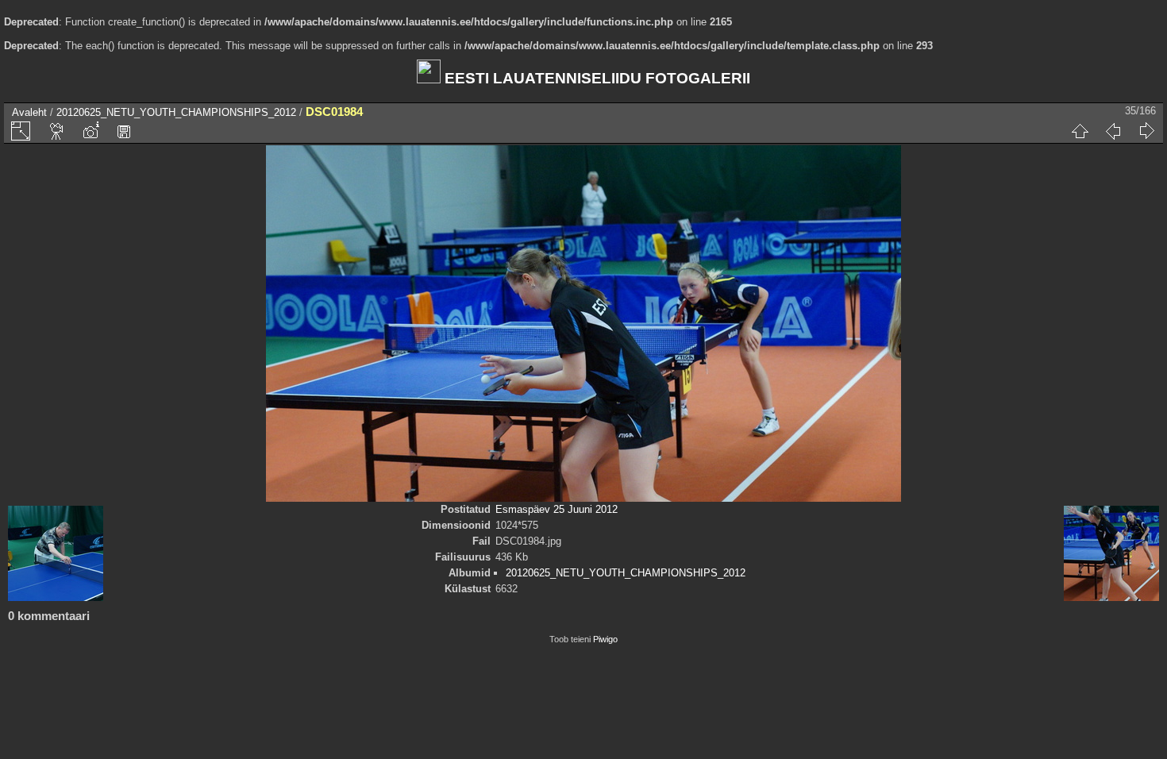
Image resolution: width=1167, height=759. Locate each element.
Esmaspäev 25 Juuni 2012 (556, 509)
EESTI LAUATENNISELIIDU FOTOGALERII (595, 78)
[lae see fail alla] (124, 131)
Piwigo (605, 639)
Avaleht (29, 112)
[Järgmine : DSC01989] (1146, 131)
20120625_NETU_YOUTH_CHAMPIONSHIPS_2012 (176, 112)
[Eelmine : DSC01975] (1113, 131)
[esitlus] (57, 131)
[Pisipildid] (1079, 131)
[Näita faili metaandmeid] (90, 131)
